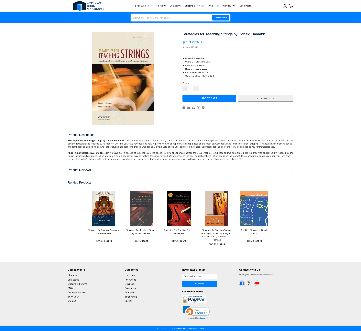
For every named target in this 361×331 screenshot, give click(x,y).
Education (130, 292)
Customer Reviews (226, 5)
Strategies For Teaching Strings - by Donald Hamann (141, 232)
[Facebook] (183, 108)
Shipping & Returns (194, 5)
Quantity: (186, 83)
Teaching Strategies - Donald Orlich (254, 232)
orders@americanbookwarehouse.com (256, 274)
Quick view (103, 208)
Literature (130, 275)
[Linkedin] (203, 108)
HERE (240, 159)
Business (129, 284)
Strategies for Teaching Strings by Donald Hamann (104, 232)
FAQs (210, 5)
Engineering (131, 296)
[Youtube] (257, 283)
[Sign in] (285, 6)
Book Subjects (142, 5)
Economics (130, 288)
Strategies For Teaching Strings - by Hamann (179, 232)
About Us (161, 5)
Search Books (220, 18)
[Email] (188, 108)
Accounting (130, 279)
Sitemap (72, 300)
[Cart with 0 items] (291, 6)
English (128, 300)
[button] (196, 313)
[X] (198, 108)
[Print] (193, 108)
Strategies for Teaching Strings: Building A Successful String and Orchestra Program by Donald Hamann (216, 235)
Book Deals (245, 5)
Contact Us (175, 5)
